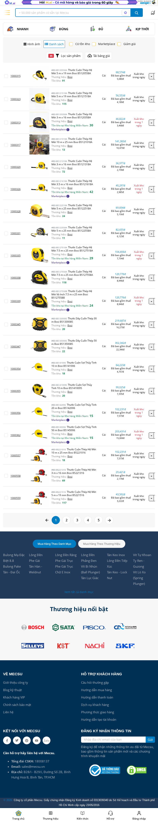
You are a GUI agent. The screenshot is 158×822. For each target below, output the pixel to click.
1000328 (15, 211)
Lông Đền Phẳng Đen (88, 558)
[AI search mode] (125, 12)
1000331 (15, 233)
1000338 (15, 277)
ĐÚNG (63, 29)
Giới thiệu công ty (15, 682)
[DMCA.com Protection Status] (136, 770)
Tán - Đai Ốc (11, 572)
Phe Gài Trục (64, 561)
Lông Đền (36, 555)
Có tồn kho (82, 44)
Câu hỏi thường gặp (95, 682)
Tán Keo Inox (116, 555)
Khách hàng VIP (14, 697)
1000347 (15, 346)
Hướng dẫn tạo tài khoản (98, 719)
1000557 (15, 455)
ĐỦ (101, 29)
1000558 (15, 476)
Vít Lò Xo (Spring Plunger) (139, 578)
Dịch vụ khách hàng (95, 705)
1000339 (15, 301)
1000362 (15, 435)
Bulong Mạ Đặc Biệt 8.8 (14, 558)
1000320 (15, 167)
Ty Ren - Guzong (138, 563)
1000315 (15, 76)
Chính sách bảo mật (17, 705)
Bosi (69, 77)
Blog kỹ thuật (12, 690)
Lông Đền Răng (66, 555)
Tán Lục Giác (90, 578)
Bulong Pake (12, 566)
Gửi (150, 740)
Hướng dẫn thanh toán (97, 697)
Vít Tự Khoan (142, 555)
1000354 (15, 369)
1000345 (15, 324)
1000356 (15, 413)
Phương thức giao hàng (97, 712)
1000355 (15, 391)
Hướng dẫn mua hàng (96, 690)
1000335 (15, 255)
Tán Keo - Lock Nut (117, 575)
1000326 (15, 189)
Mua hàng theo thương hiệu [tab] (101, 543)
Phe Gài (34, 561)
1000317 (15, 145)
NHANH (22, 29)
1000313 (15, 122)
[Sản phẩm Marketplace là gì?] (67, 129)
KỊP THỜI (142, 29)
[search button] (136, 12)
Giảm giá (129, 44)
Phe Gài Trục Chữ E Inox (64, 569)
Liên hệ (8, 712)
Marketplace (106, 44)
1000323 (15, 99)
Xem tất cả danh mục (79, 592)
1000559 (15, 498)
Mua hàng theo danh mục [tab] (54, 543)
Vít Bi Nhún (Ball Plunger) (90, 569)
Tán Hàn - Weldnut (35, 569)
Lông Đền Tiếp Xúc (117, 563)
